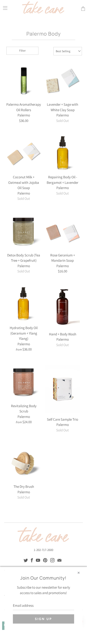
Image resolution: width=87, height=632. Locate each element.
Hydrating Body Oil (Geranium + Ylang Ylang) (23, 304)
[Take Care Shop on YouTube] (38, 560)
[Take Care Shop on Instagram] (52, 560)
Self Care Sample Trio (62, 389)
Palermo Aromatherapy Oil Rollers (23, 80)
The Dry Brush (23, 462)
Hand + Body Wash (62, 307)
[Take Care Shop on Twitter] (26, 560)
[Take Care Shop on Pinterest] (45, 560)
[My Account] (3, 8)
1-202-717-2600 (43, 550)
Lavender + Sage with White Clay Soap (62, 80)
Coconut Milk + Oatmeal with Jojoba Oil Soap (23, 153)
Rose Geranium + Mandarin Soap (62, 231)
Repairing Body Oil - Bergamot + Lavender (62, 153)
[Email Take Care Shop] (59, 560)
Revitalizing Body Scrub (23, 382)
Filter (22, 50)
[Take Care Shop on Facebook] (32, 560)
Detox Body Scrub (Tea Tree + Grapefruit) (23, 231)
